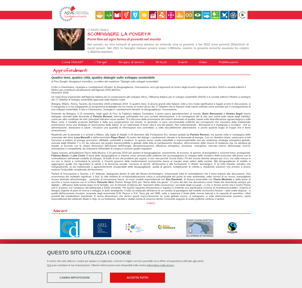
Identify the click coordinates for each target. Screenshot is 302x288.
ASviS (94, 29)
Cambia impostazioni (75, 277)
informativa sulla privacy (160, 265)
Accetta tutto (137, 277)
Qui (49, 265)
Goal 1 (104, 29)
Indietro (151, 203)
